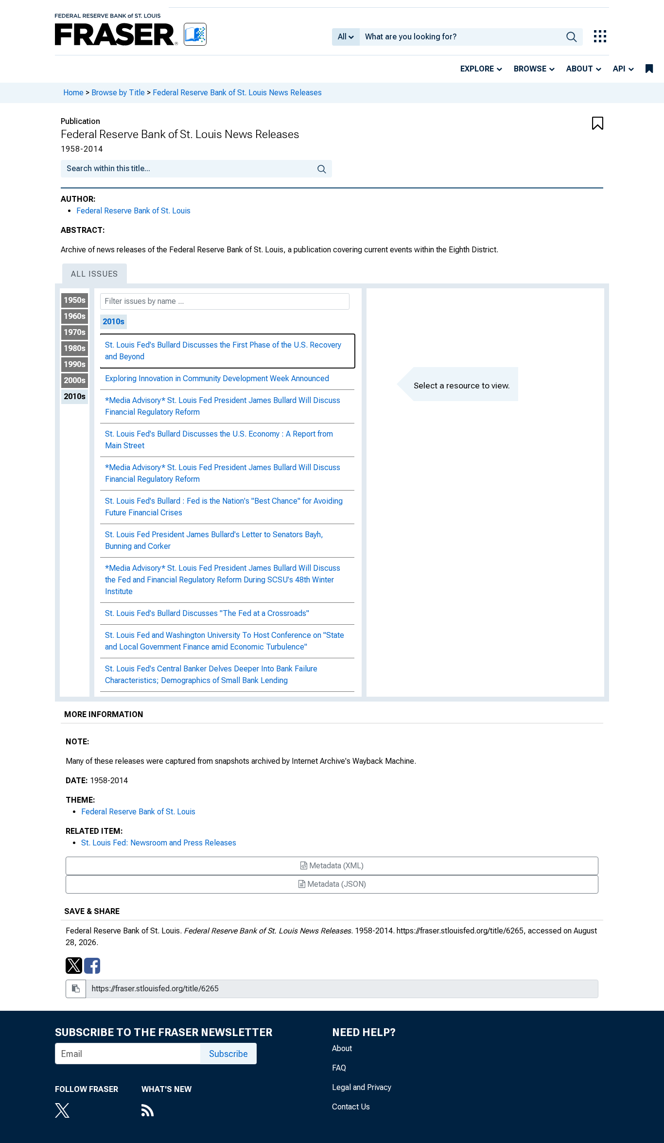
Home (73, 92)
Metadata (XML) (335, 865)
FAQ (339, 1068)
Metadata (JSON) (335, 884)
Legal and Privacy (361, 1087)
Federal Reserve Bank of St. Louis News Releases (237, 92)
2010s (75, 396)
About (579, 68)
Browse (530, 68)
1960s (75, 316)
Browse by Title (118, 92)
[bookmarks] (649, 69)
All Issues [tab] (94, 274)
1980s (75, 348)
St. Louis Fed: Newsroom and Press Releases (158, 842)
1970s (75, 332)
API (619, 68)
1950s (75, 300)
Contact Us (351, 1106)
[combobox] (460, 37)
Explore (477, 68)
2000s (75, 380)
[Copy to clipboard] (76, 989)
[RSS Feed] (166, 1111)
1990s (75, 364)
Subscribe (228, 1054)
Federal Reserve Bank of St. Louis (133, 210)
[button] (558, 124)
